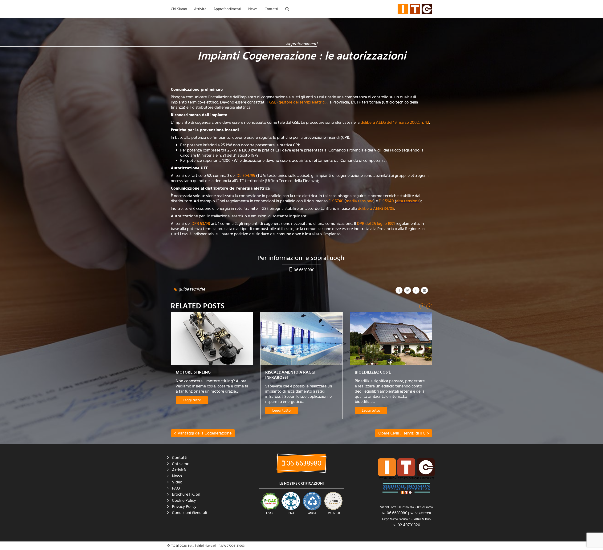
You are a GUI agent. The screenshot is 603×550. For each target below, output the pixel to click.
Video (177, 482)
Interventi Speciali (207, 43)
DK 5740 (336, 201)
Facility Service (205, 62)
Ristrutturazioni (206, 33)
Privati (199, 72)
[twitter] (407, 290)
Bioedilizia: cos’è (283, 372)
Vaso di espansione (375, 372)
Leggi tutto (192, 410)
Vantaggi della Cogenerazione (204, 433)
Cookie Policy (184, 500)
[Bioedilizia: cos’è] (301, 338)
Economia (256, 33)
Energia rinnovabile (263, 52)
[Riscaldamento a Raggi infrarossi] (212, 338)
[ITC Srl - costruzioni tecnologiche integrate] (415, 9)
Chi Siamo (179, 9)
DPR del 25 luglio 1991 (376, 224)
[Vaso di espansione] (391, 338)
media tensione (359, 201)
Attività (200, 9)
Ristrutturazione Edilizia (265, 72)
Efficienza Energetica (264, 43)
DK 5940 (386, 201)
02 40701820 (409, 525)
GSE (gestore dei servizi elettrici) (298, 102)
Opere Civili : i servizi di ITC (402, 433)
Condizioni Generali (189, 513)
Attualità (255, 23)
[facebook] (399, 290)
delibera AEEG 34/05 (376, 208)
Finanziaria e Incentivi (264, 62)
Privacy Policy (184, 507)
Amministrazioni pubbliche (214, 52)
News (252, 9)
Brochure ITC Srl (186, 494)
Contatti (271, 9)
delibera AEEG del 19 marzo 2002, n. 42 (395, 122)
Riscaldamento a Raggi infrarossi (201, 374)
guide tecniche (192, 289)
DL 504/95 (246, 176)
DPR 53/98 (201, 224)
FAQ (218, 23)
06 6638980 (303, 270)
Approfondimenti (227, 9)
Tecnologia (257, 81)
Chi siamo (180, 464)
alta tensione (408, 201)
